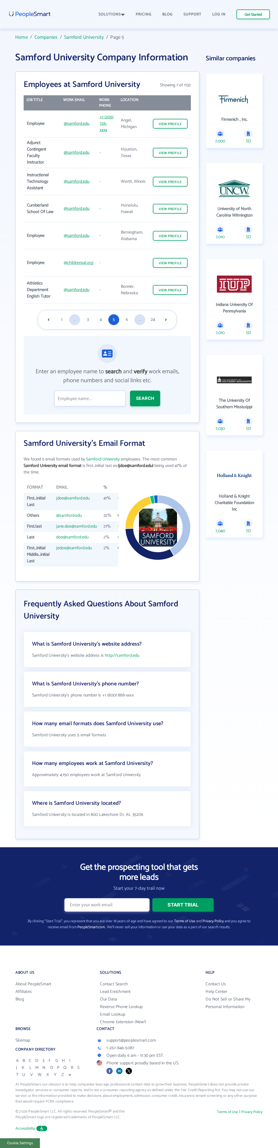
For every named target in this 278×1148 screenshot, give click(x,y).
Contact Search (114, 984)
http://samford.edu (122, 655)
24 (153, 319)
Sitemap (22, 1040)
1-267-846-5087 (120, 1048)
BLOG (167, 14)
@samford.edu (76, 123)
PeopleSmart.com (91, 927)
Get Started (253, 15)
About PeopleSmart (33, 984)
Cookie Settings (20, 1143)
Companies (46, 37)
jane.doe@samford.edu (76, 526)
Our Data (108, 999)
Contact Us (216, 984)
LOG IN (219, 14)
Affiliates (23, 991)
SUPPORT (192, 14)
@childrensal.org (78, 262)
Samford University (84, 37)
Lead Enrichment (115, 991)
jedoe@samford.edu (74, 548)
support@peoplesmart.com (131, 1040)
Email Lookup (112, 1014)
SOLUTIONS (110, 14)
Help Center (216, 991)
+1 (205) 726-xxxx (106, 123)
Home (21, 37)
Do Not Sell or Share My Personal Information (228, 1003)
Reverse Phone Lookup (121, 1006)
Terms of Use (184, 921)
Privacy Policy (213, 921)
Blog (19, 999)
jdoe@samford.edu (73, 498)
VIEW (170, 124)
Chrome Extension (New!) (123, 1022)
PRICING (143, 14)
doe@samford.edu (72, 537)
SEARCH (145, 398)
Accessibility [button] (25, 1129)
